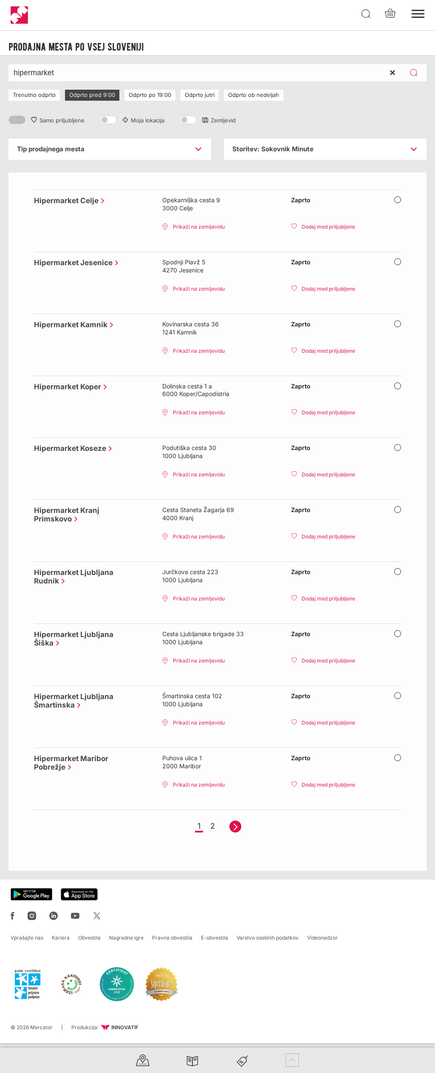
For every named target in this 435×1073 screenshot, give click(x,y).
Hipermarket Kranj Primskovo (66, 514)
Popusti (242, 1060)
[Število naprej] (235, 826)
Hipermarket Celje (64, 200)
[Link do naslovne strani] (19, 15)
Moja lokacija (147, 120)
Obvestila (89, 937)
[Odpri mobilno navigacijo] (418, 12)
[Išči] (366, 14)
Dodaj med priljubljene (328, 227)
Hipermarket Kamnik (68, 324)
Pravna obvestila (172, 937)
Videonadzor (322, 937)
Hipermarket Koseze (68, 448)
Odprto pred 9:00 (92, 94)
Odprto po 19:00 (150, 94)
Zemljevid (223, 120)
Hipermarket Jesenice (71, 262)
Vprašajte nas (27, 937)
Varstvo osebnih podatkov (268, 937)
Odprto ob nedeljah (253, 94)
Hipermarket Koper (65, 386)
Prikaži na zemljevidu (199, 227)
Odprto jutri (200, 94)
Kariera (61, 937)
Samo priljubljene (62, 120)
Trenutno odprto (34, 94)
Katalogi (192, 1060)
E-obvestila (214, 937)
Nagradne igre (126, 937)
